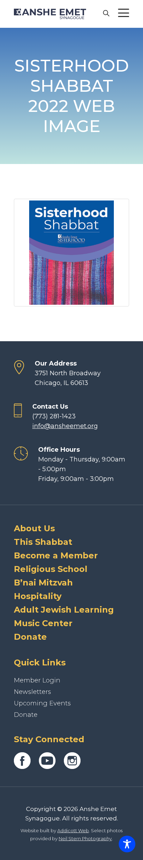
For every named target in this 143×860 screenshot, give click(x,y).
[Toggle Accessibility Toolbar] (127, 844)
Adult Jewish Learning (64, 610)
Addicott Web (73, 830)
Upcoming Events (42, 703)
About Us (34, 528)
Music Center (43, 623)
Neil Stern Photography (85, 838)
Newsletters (32, 692)
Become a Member (56, 555)
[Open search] (106, 13)
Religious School (50, 569)
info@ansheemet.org (65, 426)
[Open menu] (123, 13)
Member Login (37, 680)
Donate (30, 637)
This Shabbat (43, 542)
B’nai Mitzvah (43, 583)
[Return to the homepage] (50, 14)
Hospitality (37, 596)
